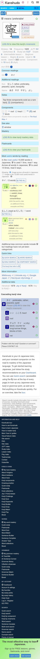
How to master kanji (9, 430)
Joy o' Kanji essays (8, 493)
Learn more (14, 656)
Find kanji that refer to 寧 (11, 266)
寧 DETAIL (20, 8)
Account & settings (8, 587)
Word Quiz (5, 530)
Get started (26, 656)
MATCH (26, 34)
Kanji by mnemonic (8, 618)
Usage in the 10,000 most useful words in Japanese (18, 175)
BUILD (26, 27)
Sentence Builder (8, 535)
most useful (12, 159)
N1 (37, 48)
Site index (5, 444)
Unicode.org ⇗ (21, 275)
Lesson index (6, 451)
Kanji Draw (6, 507)
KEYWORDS (28, 37)
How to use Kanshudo (9, 425)
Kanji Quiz (5, 499)
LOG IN (5, 44)
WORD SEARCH (26, 258)
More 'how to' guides (9, 433)
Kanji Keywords (7, 501)
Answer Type (6, 540)
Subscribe (5, 462)
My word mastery (9, 522)
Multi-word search (8, 626)
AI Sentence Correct (9, 559)
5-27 (28, 51)
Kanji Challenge (7, 496)
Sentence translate (8, 624)
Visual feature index (9, 436)
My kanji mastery (9, 470)
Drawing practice (8, 483)
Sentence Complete (9, 538)
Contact (4, 459)
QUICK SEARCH (10, 258)
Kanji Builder (6, 504)
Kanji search (6, 613)
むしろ (11, 220)
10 (4, 62)
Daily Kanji (5, 598)
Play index (5, 454)
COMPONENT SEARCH (27, 262)
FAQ (3, 441)
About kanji (6, 477)
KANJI (12, 8)
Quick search (19, 375)
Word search (6, 621)
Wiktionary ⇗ (7, 275)
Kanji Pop (5, 512)
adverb (11, 223)
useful (9, 155)
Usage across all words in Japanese (25, 172)
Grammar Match (7, 572)
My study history (7, 595)
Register (10, 600)
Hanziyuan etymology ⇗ (21, 277)
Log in (4, 600)
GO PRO (5, 603)
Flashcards (5, 488)
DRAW (26, 31)
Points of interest (8, 637)
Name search (6, 632)
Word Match (6, 533)
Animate (15, 37)
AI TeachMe (6, 556)
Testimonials (6, 457)
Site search (6, 438)
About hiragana (7, 472)
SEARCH (4, 8)
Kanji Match (6, 509)
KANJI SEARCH (9, 262)
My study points (7, 592)
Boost (4, 514)
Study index (6, 449)
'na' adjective (14, 185)
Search (36, 13)
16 (34, 56)
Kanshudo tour (7, 422)
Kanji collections (7, 491)
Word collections (7, 543)
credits (29, 415)
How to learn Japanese (10, 428)
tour (23, 392)
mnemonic (30, 44)
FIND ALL (21, 180)
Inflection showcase (9, 564)
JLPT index (6, 446)
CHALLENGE (28, 24)
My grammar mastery (11, 553)
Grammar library (7, 561)
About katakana (7, 475)
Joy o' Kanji (21, 285)
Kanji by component (9, 616)
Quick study (6, 485)
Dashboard (31, 372)
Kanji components (8, 480)
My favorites (6, 590)
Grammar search (8, 629)
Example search (7, 634)
